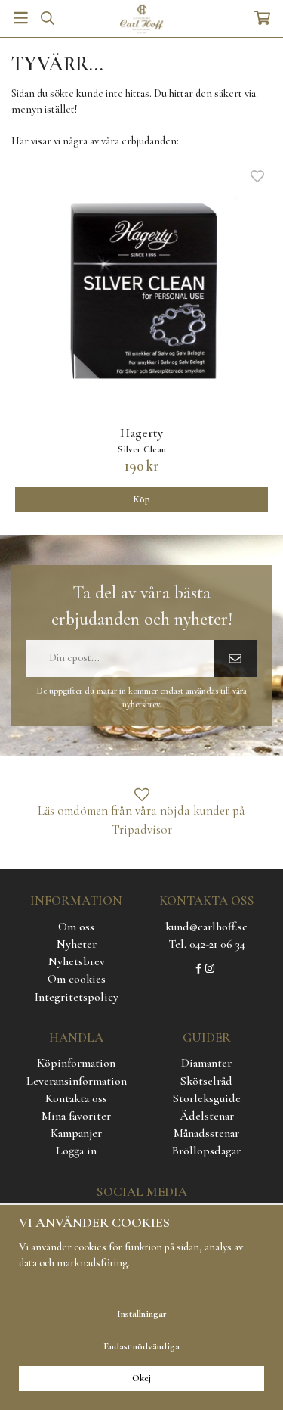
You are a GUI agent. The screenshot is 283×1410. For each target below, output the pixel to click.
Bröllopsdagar (206, 1150)
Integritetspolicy (76, 997)
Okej (141, 1378)
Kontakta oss (76, 1098)
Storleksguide (207, 1098)
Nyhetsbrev (76, 961)
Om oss (76, 926)
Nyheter (77, 944)
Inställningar (142, 1314)
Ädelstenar (207, 1115)
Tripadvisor (142, 829)
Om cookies (77, 978)
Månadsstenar (206, 1133)
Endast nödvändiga (141, 1346)
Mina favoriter (76, 1115)
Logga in (76, 1150)
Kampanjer (76, 1133)
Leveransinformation (76, 1081)
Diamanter (206, 1062)
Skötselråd (206, 1081)
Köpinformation (76, 1062)
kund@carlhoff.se (206, 926)
